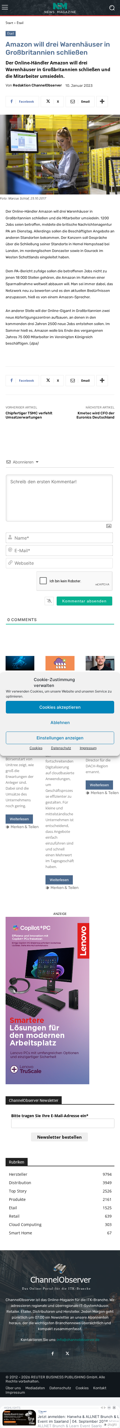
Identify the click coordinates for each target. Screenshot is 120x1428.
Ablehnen (60, 722)
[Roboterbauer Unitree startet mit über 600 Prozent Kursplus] (20, 663)
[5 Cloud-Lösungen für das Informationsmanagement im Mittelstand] (59, 663)
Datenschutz (61, 748)
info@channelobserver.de (78, 1340)
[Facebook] (52, 1353)
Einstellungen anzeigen (60, 738)
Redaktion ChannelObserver (37, 85)
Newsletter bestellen (59, 1137)
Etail (20, 22)
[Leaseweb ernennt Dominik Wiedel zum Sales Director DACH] (100, 663)
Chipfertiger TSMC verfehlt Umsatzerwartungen (29, 415)
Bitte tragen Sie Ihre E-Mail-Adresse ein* (49, 1115)
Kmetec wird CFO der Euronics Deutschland (95, 415)
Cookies (36, 748)
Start (9, 22)
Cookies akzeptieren (60, 707)
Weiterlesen (19, 819)
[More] (102, 101)
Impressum (88, 748)
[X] (67, 1353)
